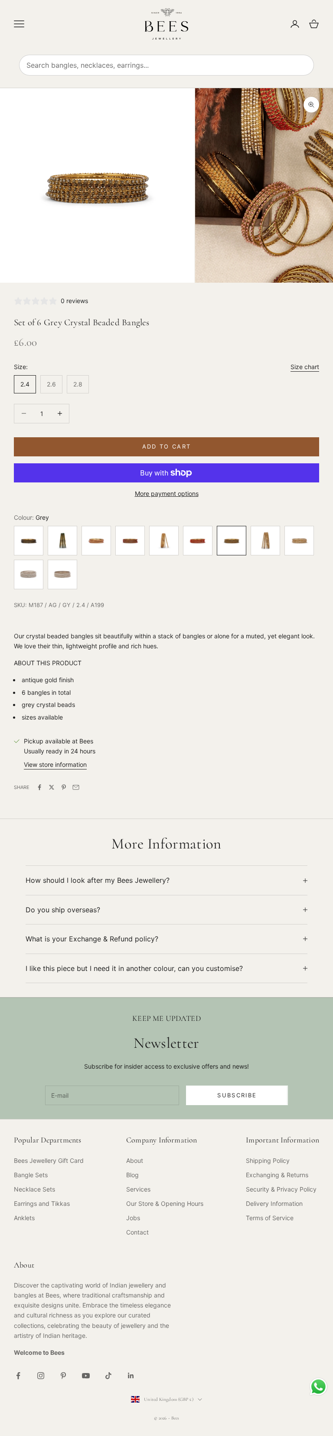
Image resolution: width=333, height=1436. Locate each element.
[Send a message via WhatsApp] (318, 1387)
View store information (55, 764)
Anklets (24, 1217)
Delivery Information (274, 1203)
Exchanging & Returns (277, 1175)
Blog (132, 1175)
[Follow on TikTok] (108, 1375)
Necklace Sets (34, 1189)
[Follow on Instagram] (40, 1375)
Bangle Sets (31, 1175)
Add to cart (166, 446)
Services (138, 1189)
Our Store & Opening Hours (164, 1203)
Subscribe (237, 1095)
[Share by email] (75, 787)
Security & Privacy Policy (281, 1189)
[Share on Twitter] (51, 787)
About (134, 1160)
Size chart (305, 366)
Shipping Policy (268, 1160)
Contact (137, 1232)
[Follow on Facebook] (18, 1375)
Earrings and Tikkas (42, 1203)
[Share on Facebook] (39, 787)
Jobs (133, 1217)
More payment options (167, 493)
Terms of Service (270, 1217)
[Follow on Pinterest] (63, 1375)
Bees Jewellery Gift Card (49, 1160)
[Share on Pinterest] (63, 787)
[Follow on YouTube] (86, 1375)
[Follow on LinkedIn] (131, 1375)
